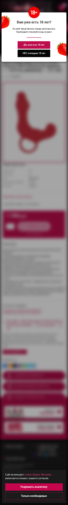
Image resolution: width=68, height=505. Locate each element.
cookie (28, 475)
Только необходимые (34, 496)
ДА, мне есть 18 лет (34, 45)
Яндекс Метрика (42, 475)
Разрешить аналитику (34, 487)
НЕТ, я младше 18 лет (34, 53)
